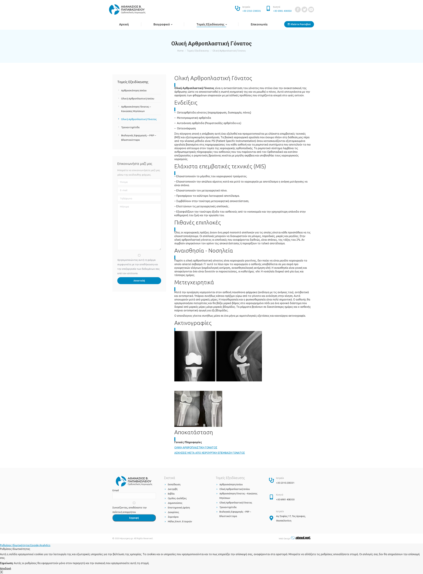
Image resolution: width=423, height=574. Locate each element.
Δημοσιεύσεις (175, 503)
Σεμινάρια (173, 517)
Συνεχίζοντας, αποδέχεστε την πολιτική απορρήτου (129, 509)
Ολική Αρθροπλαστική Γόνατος (139, 119)
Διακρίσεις (173, 512)
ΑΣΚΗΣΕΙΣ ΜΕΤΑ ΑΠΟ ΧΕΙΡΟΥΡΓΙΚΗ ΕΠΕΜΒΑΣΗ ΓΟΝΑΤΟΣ (209, 452)
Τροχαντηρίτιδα (130, 127)
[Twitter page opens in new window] (304, 9)
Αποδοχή (5, 568)
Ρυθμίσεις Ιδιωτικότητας (15, 545)
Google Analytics (40, 545)
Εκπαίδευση (174, 484)
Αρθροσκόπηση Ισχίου (134, 90)
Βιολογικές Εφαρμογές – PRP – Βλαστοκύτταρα (138, 137)
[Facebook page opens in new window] (298, 9)
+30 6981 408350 (282, 11)
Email (115, 490)
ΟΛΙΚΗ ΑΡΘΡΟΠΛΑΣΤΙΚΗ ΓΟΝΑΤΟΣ (195, 447)
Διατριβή (172, 489)
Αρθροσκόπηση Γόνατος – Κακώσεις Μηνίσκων (136, 108)
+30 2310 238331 (251, 11)
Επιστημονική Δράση (179, 507)
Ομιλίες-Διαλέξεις (177, 498)
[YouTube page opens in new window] (311, 9)
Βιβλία (171, 493)
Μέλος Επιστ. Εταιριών (180, 521)
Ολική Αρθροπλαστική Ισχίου (137, 98)
